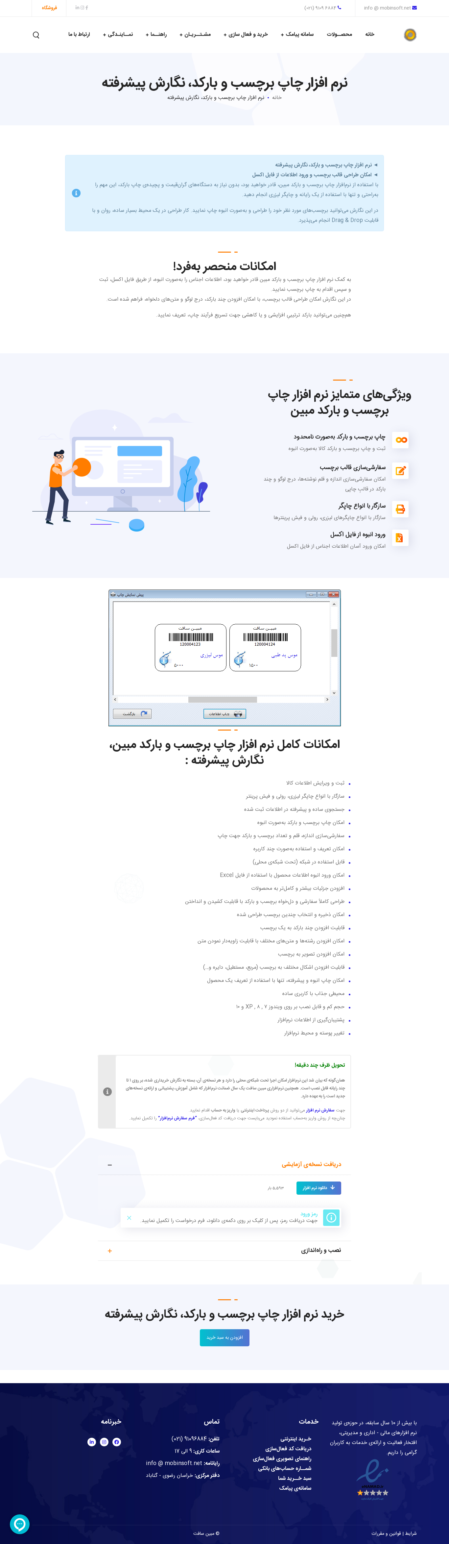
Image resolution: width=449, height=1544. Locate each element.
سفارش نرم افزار (320, 1110)
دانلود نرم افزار (315, 1188)
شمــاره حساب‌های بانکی (284, 1469)
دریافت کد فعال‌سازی (288, 1449)
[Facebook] (116, 1442)
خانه (277, 97)
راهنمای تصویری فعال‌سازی (282, 1459)
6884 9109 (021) (321, 8)
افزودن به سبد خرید (224, 1338)
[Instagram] (104, 1442)
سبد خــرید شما (294, 1479)
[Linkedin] (91, 1442)
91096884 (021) (189, 1439)
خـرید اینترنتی (295, 1439)
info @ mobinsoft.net (387, 8)
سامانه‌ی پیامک (295, 1488)
